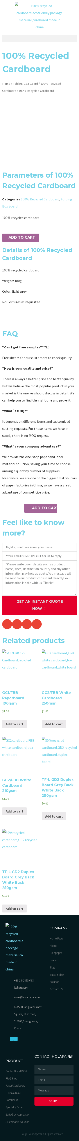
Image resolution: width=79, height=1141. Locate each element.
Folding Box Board (25, 84)
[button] (39, 38)
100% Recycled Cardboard (40, 199)
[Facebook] (12, 1039)
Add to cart (22, 237)
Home (6, 84)
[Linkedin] (16, 1039)
